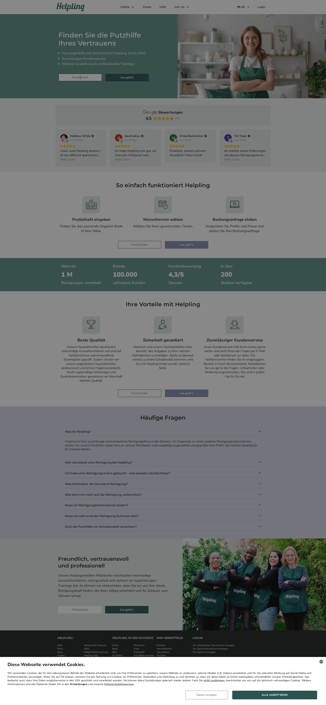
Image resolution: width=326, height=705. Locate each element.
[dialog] (163, 681)
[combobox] (321, 662)
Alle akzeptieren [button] (275, 695)
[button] (208, 695)
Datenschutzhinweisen (119, 684)
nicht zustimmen (214, 680)
